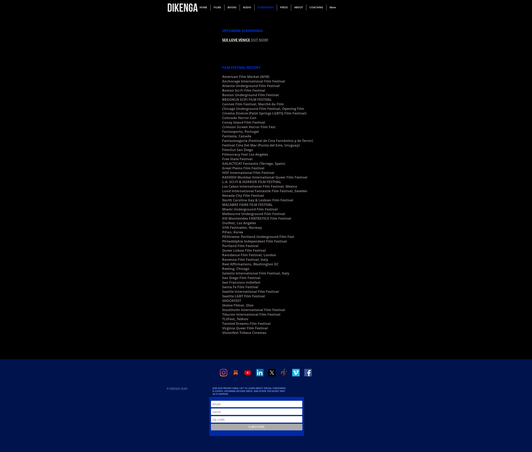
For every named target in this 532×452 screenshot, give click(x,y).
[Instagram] (223, 372)
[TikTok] (284, 372)
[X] (272, 372)
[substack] (235, 372)
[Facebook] (308, 372)
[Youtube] (247, 372)
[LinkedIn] (260, 372)
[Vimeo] (296, 372)
